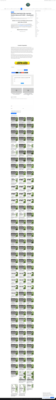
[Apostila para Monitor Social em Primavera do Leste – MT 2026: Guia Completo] (30, 222)
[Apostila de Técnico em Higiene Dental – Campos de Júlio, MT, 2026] (14, 320)
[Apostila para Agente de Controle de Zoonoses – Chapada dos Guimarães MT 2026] (22, 173)
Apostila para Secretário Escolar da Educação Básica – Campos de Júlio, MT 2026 (22, 316)
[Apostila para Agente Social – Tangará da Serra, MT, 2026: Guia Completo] (30, 353)
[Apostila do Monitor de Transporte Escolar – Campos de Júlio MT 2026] (14, 300)
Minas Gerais (36, 23)
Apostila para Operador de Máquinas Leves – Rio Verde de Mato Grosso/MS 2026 (14, 135)
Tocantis (36, 36)
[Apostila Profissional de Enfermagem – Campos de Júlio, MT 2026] (30, 313)
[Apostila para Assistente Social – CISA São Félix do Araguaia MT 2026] (14, 294)
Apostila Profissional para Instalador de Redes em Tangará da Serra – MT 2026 (22, 349)
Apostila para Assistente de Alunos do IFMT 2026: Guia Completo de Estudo (30, 183)
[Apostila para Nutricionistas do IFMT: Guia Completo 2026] (22, 201)
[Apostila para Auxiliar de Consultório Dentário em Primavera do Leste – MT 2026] (14, 222)
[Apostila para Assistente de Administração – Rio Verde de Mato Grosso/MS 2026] (22, 146)
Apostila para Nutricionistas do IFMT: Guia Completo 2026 (22, 203)
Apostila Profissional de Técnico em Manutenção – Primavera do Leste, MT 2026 (30, 257)
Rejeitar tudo (48, 397)
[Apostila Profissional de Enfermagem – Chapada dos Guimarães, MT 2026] (30, 160)
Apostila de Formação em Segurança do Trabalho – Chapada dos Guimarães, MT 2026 (30, 169)
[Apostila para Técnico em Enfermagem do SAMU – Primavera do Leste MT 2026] (14, 261)
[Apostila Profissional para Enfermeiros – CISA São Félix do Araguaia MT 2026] (22, 287)
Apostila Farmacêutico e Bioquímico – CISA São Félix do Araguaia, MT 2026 (30, 290)
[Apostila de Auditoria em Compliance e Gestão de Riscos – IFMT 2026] (14, 194)
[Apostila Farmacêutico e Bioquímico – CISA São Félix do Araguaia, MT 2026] (30, 287)
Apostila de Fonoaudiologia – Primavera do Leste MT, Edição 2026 (22, 244)
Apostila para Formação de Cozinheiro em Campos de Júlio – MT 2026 (22, 310)
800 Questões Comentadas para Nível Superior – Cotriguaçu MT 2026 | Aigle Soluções (30, 389)
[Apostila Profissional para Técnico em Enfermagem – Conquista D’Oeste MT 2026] (30, 320)
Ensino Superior (28, 25)
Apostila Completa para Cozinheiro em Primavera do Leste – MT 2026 (22, 251)
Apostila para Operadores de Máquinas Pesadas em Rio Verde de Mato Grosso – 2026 (22, 135)
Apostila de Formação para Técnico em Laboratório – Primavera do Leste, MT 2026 (22, 270)
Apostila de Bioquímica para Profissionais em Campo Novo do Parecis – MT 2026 (22, 369)
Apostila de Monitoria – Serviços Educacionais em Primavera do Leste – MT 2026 (22, 225)
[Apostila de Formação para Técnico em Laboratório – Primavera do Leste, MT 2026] (22, 268)
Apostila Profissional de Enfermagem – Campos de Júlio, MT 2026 (30, 316)
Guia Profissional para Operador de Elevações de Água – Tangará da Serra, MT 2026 (22, 356)
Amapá (36, 14)
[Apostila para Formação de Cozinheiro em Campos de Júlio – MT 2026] (22, 307)
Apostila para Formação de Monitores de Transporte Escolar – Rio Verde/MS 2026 (14, 129)
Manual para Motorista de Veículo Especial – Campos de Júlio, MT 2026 (22, 303)
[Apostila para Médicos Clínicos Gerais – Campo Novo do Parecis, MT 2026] (22, 360)
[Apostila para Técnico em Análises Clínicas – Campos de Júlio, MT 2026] (14, 307)
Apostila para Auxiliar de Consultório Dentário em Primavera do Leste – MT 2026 (14, 225)
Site (23, 108)
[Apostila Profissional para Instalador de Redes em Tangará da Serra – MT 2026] (22, 346)
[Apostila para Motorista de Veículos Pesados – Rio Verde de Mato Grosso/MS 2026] (22, 126)
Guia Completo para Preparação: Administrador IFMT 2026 (30, 204)
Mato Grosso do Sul (37, 22)
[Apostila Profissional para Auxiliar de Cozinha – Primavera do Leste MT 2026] (22, 254)
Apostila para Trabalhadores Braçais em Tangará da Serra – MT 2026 (30, 342)
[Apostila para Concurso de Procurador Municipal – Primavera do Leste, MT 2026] (30, 241)
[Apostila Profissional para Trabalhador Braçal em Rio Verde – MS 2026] (30, 119)
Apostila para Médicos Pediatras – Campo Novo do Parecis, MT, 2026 (30, 363)
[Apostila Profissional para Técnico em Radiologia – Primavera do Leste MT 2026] (14, 254)
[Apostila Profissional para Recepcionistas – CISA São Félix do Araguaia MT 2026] (30, 274)
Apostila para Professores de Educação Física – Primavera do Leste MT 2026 (14, 244)
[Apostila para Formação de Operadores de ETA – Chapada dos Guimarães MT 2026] (22, 160)
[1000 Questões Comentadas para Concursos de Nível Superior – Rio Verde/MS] (14, 146)
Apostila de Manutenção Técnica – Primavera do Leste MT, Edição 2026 (14, 231)
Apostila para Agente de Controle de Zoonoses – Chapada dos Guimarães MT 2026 (22, 176)
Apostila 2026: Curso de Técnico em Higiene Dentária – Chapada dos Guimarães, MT (14, 169)
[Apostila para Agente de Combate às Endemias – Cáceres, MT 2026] (14, 208)
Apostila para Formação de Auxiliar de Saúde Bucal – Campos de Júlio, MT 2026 (30, 310)
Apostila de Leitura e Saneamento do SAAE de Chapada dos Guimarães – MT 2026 (22, 156)
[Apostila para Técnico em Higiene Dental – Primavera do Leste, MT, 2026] (22, 228)
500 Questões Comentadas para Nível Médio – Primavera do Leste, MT (14, 218)
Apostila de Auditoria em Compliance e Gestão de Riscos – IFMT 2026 (14, 197)
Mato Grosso (36, 21)
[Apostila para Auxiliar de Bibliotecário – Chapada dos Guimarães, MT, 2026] (30, 173)
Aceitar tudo (52, 397)
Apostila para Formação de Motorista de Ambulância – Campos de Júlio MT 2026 (14, 316)
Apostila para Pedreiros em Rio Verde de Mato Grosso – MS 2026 (14, 122)
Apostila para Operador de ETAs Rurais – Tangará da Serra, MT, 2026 (30, 336)
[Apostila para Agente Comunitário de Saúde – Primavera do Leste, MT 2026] (30, 208)
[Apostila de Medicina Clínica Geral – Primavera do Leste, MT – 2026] (30, 268)
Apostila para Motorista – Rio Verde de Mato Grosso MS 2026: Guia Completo (30, 129)
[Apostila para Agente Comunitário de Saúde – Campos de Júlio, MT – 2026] (30, 294)
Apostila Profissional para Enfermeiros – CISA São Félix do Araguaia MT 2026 (22, 290)
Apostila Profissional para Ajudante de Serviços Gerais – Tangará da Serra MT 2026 (14, 349)
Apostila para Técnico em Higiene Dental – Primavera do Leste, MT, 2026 (22, 231)
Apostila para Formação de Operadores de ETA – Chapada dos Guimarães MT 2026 (22, 162)
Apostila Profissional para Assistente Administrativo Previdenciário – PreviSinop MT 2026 (30, 382)
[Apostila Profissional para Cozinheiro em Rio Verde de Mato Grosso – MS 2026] (14, 139)
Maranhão (36, 20)
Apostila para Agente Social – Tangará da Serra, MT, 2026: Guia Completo (30, 356)
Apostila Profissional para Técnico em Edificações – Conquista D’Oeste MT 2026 (22, 323)
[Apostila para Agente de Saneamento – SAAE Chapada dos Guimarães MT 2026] (14, 160)
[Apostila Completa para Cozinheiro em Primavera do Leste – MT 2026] (22, 248)
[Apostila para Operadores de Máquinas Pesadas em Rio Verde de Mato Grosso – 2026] (22, 132)
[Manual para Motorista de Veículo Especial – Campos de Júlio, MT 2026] (22, 300)
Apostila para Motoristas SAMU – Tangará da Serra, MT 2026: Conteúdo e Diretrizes (30, 349)
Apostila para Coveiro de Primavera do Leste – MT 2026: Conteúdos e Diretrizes (14, 251)
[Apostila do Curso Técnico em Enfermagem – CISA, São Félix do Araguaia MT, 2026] (22, 281)
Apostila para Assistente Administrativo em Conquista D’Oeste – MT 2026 (22, 329)
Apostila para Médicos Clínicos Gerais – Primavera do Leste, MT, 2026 (22, 238)
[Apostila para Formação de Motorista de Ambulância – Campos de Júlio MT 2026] (14, 313)
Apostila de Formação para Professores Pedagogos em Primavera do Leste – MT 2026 (30, 238)
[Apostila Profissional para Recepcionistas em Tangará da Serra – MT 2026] (22, 339)
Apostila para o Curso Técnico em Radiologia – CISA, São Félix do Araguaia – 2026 (14, 284)
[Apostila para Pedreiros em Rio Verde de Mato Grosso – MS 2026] (14, 119)
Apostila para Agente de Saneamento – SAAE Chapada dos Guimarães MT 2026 (14, 162)
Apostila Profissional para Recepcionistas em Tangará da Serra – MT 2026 (22, 342)
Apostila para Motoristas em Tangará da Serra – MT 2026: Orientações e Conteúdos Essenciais (14, 356)
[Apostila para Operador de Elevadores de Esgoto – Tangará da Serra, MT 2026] (22, 333)
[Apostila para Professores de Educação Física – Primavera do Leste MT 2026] (14, 241)
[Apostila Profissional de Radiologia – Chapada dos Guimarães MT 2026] (22, 166)
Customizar (44, 397)
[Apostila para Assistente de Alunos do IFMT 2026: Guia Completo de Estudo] (30, 180)
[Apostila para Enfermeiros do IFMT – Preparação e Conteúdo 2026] (30, 194)
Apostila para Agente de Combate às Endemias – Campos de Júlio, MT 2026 (21, 297)
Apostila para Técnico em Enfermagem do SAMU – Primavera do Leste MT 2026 (14, 264)
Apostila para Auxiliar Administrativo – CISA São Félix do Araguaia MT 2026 (14, 290)
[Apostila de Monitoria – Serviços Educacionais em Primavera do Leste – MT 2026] (22, 222)
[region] (48, 395)
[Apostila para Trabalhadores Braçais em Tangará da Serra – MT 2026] (30, 339)
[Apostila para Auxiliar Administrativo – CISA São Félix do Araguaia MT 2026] (14, 287)
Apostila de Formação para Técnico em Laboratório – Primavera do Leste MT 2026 (30, 231)
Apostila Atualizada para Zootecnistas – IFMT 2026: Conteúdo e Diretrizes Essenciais (29, 191)
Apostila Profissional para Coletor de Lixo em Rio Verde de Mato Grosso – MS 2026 (30, 135)
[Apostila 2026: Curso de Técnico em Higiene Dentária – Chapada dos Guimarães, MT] (14, 166)
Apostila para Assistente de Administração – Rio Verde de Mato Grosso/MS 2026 (22, 149)
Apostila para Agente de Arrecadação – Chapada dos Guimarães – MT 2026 (14, 176)
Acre (35, 12)
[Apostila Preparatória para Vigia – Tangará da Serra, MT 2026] (14, 333)
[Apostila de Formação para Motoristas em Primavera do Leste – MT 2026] (30, 248)
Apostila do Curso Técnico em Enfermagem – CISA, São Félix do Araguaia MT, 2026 (22, 284)
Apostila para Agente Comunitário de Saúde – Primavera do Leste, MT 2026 (30, 210)
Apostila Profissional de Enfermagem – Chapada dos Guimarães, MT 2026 (30, 162)
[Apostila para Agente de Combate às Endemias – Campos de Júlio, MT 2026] (22, 294)
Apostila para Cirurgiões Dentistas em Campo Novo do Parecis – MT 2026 (30, 369)
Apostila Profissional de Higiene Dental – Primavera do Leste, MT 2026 (30, 264)
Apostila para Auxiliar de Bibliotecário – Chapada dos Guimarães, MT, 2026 (30, 176)
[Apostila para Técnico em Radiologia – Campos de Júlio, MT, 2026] (30, 300)
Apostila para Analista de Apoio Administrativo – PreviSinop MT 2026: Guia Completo (22, 382)
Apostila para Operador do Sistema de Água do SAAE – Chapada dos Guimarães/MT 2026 (30, 156)
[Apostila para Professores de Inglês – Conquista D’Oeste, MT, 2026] (30, 326)
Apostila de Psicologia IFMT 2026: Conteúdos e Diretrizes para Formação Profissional (22, 190)
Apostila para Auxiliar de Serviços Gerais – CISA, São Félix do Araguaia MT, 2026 (22, 277)
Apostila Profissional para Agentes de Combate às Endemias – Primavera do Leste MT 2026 (22, 211)
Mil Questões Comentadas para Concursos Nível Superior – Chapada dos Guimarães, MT (14, 155)
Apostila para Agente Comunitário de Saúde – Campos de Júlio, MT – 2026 (30, 297)
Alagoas (36, 13)
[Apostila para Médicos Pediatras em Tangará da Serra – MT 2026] (14, 360)
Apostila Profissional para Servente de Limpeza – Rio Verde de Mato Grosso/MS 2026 (22, 122)
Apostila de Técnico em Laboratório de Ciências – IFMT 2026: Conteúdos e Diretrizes (22, 183)
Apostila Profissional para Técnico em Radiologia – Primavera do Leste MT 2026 (14, 257)
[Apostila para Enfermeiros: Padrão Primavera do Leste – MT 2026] (30, 215)
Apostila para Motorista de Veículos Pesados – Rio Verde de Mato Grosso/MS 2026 (22, 129)
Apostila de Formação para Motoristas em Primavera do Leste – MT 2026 (30, 251)
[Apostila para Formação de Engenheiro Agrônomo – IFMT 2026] (14, 201)
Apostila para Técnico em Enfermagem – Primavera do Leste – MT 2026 (22, 264)
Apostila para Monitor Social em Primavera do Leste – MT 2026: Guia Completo (30, 225)
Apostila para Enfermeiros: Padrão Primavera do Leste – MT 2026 (30, 218)
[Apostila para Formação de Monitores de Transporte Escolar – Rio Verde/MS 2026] (14, 126)
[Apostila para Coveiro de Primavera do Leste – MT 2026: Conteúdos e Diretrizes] (14, 248)
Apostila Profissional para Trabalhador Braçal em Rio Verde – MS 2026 (29, 122)
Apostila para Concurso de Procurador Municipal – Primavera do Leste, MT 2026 (30, 244)
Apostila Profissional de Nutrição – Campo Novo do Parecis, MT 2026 (14, 369)
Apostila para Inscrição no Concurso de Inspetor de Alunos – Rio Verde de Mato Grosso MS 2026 (30, 142)
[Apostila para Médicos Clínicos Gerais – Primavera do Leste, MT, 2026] (22, 235)
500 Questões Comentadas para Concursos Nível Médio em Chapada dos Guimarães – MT (30, 149)
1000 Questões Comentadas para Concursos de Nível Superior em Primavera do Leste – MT (22, 218)
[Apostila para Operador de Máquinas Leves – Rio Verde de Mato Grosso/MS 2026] (14, 132)
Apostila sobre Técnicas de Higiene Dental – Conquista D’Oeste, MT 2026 (14, 329)
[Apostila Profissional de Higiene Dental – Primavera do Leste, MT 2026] (30, 261)
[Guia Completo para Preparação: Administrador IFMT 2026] (30, 201)
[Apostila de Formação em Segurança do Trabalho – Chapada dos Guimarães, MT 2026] (30, 166)
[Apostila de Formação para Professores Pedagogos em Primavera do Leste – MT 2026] (30, 235)
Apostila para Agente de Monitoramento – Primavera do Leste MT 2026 (14, 238)
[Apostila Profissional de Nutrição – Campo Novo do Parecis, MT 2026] (14, 366)
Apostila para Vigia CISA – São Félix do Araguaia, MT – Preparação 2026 (14, 277)
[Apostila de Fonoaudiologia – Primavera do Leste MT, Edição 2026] (22, 241)
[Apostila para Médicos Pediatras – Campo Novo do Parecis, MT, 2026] (30, 360)
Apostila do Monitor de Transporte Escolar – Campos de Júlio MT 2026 (14, 303)
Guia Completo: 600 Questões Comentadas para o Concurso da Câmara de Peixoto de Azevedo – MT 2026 (14, 395)
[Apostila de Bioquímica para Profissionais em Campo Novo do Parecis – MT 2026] (22, 366)
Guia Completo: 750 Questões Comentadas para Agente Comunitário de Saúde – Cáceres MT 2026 (14, 183)
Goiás (35, 19)
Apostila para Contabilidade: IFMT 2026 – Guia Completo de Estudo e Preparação (22, 197)
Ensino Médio (24, 25)
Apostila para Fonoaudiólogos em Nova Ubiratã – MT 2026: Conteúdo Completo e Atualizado (14, 376)
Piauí (35, 28)
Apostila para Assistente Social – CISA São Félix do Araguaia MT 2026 (14, 297)
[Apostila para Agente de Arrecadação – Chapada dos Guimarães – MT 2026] (14, 173)
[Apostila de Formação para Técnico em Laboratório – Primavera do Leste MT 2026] (30, 228)
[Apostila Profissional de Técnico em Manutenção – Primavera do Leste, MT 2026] (30, 254)
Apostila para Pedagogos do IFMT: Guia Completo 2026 (14, 190)
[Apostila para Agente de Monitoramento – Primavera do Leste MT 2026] (14, 235)
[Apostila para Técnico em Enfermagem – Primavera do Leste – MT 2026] (22, 261)
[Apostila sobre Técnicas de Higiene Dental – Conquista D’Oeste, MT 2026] (14, 326)
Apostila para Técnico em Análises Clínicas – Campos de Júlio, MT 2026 (14, 310)
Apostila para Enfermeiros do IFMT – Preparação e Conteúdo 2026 (30, 197)
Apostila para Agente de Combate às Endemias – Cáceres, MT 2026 (13, 210)
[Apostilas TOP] (28, 4)
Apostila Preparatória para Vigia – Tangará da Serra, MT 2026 (14, 336)
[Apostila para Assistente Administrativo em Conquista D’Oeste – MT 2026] (22, 326)
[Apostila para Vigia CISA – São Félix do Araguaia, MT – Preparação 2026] (14, 274)
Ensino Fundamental (21, 25)
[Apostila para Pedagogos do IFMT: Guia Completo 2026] (14, 187)
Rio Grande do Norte (37, 30)
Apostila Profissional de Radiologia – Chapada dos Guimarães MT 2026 (22, 169)
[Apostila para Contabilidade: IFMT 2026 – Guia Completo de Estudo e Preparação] (22, 194)
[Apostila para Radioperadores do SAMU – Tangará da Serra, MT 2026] (14, 339)
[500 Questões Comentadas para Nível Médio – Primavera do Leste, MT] (14, 215)
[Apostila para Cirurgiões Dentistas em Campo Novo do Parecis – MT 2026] (30, 366)
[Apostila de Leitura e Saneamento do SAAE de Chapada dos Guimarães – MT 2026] (22, 152)
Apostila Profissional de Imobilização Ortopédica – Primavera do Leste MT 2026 (14, 270)
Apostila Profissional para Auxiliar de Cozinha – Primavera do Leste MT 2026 (22, 257)
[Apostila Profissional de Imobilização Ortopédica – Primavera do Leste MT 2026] (14, 268)
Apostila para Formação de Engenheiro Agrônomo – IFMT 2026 (14, 204)
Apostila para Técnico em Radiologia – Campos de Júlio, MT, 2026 (30, 303)
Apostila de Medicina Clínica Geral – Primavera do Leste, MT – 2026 (30, 270)
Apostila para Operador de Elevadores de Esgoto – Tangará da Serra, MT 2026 (22, 336)
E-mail (11, 108)
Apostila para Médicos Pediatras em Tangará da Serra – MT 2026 (14, 363)
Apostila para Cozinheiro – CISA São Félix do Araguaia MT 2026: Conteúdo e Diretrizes (30, 284)
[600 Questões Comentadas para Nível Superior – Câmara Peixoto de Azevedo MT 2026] (22, 389)
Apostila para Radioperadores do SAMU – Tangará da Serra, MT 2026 (14, 342)
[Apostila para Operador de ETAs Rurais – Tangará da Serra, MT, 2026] (30, 333)
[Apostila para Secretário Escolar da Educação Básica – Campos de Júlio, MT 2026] (22, 313)
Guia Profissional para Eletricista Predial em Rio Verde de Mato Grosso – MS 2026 (22, 142)
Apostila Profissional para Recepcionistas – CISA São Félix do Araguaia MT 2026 (30, 277)
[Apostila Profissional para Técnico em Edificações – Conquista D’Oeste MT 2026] (22, 320)
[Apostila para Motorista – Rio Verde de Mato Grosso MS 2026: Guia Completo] (30, 126)
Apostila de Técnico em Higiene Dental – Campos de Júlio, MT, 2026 (14, 323)
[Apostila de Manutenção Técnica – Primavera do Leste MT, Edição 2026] (14, 228)
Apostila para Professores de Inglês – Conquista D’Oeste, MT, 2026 (30, 329)
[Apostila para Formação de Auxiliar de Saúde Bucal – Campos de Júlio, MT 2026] (30, 307)
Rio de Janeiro (36, 29)
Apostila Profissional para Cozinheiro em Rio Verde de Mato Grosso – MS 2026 (14, 142)
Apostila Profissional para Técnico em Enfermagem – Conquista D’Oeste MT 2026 (30, 323)
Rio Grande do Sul (37, 31)
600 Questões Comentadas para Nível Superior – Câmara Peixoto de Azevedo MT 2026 (22, 395)
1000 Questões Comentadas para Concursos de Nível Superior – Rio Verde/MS (14, 149)
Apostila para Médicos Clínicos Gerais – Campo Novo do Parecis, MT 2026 (22, 363)
